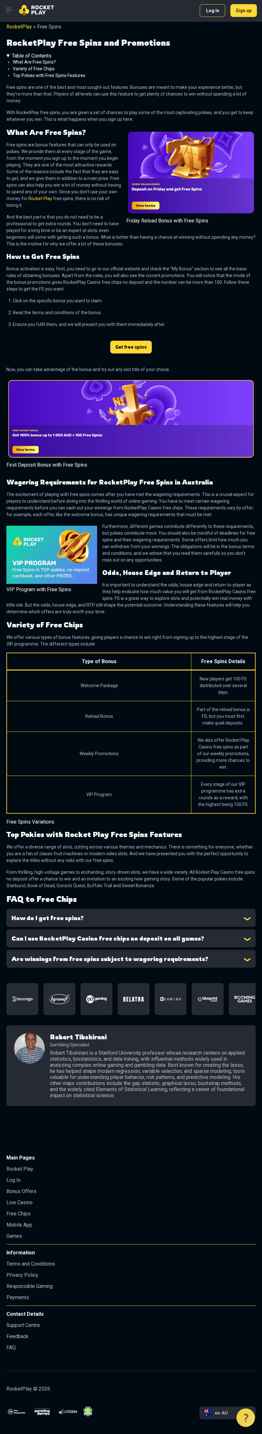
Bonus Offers (21, 1191)
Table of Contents (31, 56)
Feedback (17, 1336)
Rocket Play (40, 198)
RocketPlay (19, 27)
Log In (13, 1180)
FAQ (11, 1348)
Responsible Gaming (29, 1286)
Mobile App (19, 1225)
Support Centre (23, 1325)
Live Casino (19, 1202)
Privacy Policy (22, 1275)
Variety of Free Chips (34, 68)
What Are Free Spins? (34, 62)
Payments (17, 1297)
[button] (245, 1417)
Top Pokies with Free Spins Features (49, 75)
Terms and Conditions (30, 1264)
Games (14, 1236)
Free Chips (18, 1214)
